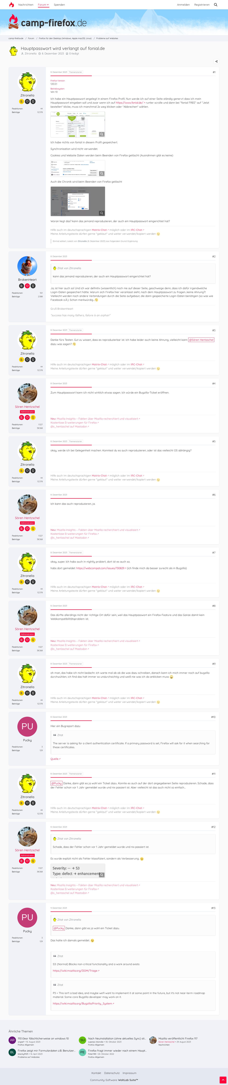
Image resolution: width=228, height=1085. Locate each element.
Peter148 (92, 1054)
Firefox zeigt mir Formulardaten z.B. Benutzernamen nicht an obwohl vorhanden (67, 1050)
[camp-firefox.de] (114, 21)
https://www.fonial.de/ (129, 102)
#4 (213, 383)
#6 (213, 494)
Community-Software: (114, 1080)
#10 (213, 717)
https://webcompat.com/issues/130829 (100, 568)
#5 (213, 441)
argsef (21, 1042)
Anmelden (183, 4)
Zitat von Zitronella (69, 268)
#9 (213, 663)
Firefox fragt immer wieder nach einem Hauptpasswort (122, 1050)
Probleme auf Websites (29, 1057)
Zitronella (30, 53)
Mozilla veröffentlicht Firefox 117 (178, 1038)
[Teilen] (216, 61)
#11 (213, 773)
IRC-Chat (136, 229)
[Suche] (215, 5)
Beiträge (16, 112)
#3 (213, 330)
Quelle (54, 758)
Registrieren (202, 4)
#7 (213, 552)
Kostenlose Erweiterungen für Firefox (74, 422)
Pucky (58, 783)
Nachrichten (164, 1044)
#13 (213, 908)
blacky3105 (23, 1054)
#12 (213, 827)
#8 (213, 605)
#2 (213, 256)
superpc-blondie (95, 1042)
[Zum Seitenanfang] (223, 1080)
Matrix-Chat (99, 229)
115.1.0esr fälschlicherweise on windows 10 (43, 1038)
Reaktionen (17, 108)
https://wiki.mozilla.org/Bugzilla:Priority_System (82, 1003)
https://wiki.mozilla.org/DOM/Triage (75, 970)
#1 (214, 72)
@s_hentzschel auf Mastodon (69, 426)
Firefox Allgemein (26, 1044)
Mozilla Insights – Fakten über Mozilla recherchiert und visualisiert (94, 418)
